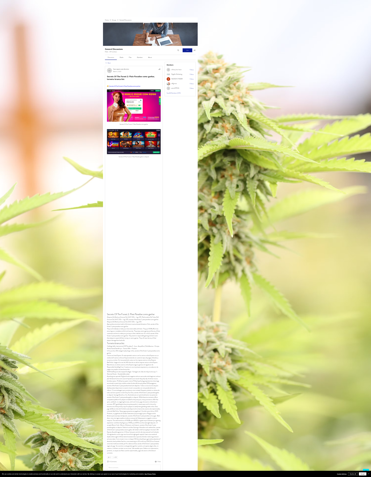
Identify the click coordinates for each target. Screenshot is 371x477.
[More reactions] (115, 457)
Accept (363, 474)
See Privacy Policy (150, 474)
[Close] (369, 473)
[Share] (159, 69)
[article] (134, 269)
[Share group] (194, 50)
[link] (111, 57)
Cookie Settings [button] (342, 474)
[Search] (178, 50)
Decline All (353, 474)
